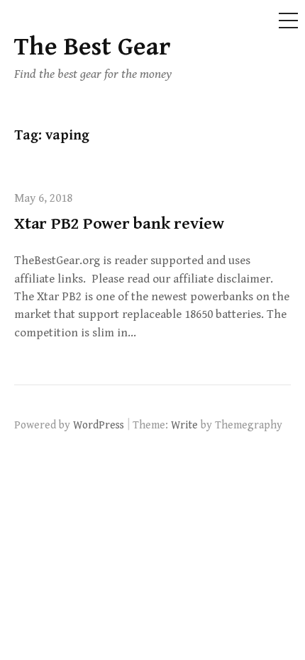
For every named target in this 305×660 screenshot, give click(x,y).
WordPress (98, 425)
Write (184, 425)
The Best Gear (92, 47)
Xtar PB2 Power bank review (119, 224)
